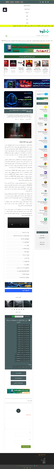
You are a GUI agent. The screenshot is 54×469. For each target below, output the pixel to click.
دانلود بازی (48, 40)
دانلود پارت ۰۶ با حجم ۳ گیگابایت (23, 335)
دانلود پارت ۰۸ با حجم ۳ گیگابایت (23, 339)
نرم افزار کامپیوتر (27, 5)
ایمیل (29, 439)
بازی (28, 183)
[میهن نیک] (42, 98)
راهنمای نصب (18, 373)
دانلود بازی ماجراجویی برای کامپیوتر (21, 116)
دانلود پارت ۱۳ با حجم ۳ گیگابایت (23, 350)
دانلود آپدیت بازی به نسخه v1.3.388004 (22, 360)
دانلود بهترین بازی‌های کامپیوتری (38, 40)
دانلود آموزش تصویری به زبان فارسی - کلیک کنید (21, 366)
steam (25, 245)
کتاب (27, 19)
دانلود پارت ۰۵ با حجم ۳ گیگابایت (23, 333)
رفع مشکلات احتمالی (18, 383)
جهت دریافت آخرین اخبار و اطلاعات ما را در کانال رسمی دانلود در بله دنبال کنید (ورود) (33, 26)
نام (30, 432)
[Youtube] (48, 2)
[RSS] (40, 2)
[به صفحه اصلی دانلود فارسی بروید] (44, 33)
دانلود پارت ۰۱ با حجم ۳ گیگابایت (23, 325)
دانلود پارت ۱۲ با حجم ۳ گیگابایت (23, 348)
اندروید (27, 12)
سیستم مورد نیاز (18, 378)
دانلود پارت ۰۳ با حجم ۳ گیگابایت (23, 329)
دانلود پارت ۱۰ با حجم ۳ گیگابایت (23, 344)
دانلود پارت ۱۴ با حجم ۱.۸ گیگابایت (23, 352)
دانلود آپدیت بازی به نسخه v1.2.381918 (22, 356)
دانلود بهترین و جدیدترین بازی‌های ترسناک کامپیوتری (21, 40)
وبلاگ (27, 23)
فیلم (27, 16)
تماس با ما (17, 2)
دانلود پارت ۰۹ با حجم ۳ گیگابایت (23, 342)
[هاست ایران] (42, 94)
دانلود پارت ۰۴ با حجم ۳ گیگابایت (23, 331)
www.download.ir (19, 316)
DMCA (7, 2)
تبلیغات (12, 2)
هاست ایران (18, 465)
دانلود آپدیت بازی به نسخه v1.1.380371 (22, 354)
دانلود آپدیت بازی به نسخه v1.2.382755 (22, 358)
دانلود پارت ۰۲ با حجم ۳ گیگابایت (23, 327)
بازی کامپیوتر (27, 9)
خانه (22, 2)
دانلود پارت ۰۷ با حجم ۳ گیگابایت (23, 337)
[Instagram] (42, 2)
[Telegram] (45, 2)
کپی (13, 316)
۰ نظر (16, 119)
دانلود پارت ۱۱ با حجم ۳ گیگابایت (23, 346)
